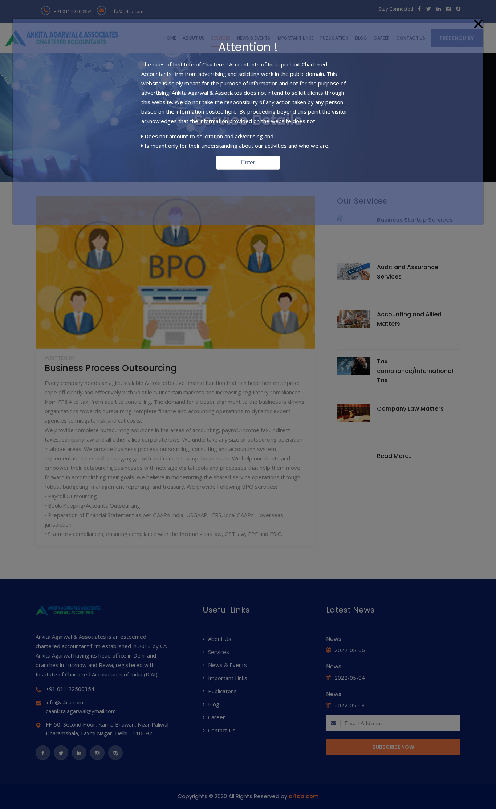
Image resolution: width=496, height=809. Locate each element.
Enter (248, 162)
